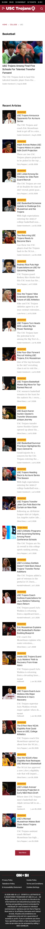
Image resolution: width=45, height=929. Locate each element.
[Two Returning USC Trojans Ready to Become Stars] (22, 243)
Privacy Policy (7, 880)
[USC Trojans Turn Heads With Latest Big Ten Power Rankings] (22, 331)
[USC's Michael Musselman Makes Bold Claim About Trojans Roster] (22, 828)
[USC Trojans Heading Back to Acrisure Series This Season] (22, 480)
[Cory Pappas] (22, 164)
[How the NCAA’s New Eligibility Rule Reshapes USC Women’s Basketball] (22, 766)
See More (22, 853)
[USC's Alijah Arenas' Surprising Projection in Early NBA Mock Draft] (22, 796)
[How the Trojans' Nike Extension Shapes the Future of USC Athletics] (22, 302)
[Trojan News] (23, 528)
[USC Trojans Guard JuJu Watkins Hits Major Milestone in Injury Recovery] (22, 702)
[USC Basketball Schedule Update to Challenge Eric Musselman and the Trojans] (22, 213)
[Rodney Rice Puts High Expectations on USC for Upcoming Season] (22, 272)
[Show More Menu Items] (3, 8)
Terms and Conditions (35, 884)
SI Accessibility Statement (12, 887)
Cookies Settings (33, 887)
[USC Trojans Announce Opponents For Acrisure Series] (22, 123)
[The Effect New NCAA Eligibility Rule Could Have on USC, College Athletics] (22, 735)
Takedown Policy (8, 884)
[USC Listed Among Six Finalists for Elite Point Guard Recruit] (22, 182)
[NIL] (19, 291)
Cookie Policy (31, 880)
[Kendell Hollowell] (23, 586)
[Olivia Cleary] (21, 401)
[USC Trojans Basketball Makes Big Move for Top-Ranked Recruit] (22, 389)
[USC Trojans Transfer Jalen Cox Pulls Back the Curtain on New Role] (22, 509)
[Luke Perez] (21, 314)
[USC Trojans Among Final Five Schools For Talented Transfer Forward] (22, 63)
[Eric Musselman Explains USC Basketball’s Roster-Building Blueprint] (22, 635)
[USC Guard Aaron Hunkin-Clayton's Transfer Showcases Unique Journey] (22, 420)
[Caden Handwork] (9, 84)
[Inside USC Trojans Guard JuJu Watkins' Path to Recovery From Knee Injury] (22, 667)
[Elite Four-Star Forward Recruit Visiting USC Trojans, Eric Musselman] (22, 360)
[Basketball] (22, 112)
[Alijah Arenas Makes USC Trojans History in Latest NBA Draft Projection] (22, 152)
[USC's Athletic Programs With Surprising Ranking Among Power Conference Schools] (22, 540)
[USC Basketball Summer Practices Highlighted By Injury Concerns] (22, 451)
